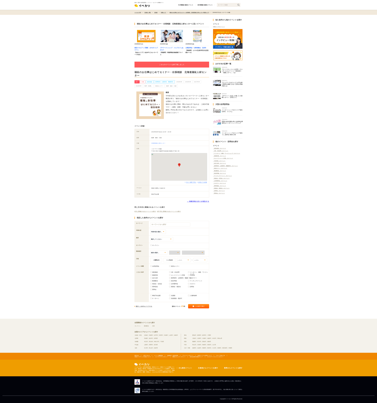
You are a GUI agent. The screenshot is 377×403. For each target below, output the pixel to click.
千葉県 (162, 341)
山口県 (214, 344)
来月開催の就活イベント (205, 5)
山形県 (171, 335)
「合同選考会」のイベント (220, 180)
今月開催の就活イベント (185, 5)
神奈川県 (156, 341)
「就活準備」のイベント (219, 173)
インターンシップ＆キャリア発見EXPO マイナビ (232, 110)
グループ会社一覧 (220, 355)
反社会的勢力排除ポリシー (196, 356)
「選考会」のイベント (219, 193)
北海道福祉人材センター (158, 143)
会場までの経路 (202, 182)
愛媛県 (194, 341)
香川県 (199, 341)
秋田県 (161, 335)
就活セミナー (159, 86)
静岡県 (199, 335)
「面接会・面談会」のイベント (221, 188)
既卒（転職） (148, 86)
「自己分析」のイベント (219, 163)
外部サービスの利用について (205, 355)
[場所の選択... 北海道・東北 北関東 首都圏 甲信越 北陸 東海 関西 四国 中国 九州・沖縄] (158, 252)
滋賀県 (209, 338)
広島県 (199, 344)
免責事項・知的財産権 (172, 355)
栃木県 (151, 338)
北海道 (146, 335)
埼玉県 (146, 341)
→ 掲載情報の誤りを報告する (198, 201)
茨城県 (146, 338)
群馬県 (156, 338)
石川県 (146, 348)
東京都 (151, 341)
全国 (153, 326)
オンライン (138, 326)
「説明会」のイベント (219, 190)
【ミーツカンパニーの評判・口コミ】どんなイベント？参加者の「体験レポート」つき (232, 71)
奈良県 (214, 338)
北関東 (136, 338)
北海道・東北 (138, 335)
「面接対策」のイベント (219, 156)
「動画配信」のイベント (219, 170)
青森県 (151, 335)
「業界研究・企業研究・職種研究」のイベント (225, 166)
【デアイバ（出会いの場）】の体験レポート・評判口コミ (232, 96)
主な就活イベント (185, 368)
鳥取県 (209, 344)
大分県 (214, 348)
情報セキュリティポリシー (178, 356)
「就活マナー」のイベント (220, 168)
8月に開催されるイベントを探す (145, 211)
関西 (185, 338)
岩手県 (156, 335)
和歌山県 (219, 338)
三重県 (209, 335)
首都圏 (136, 341)
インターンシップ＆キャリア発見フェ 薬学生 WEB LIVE (232, 133)
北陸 (136, 348)
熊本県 (209, 348)
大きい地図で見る (191, 182)
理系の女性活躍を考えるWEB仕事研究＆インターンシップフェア (232, 122)
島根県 (204, 344)
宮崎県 (219, 348)
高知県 (204, 341)
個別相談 (149, 82)
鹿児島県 (224, 348)
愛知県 (194, 335)
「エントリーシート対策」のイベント (223, 158)
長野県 (151, 344)
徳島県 (209, 341)
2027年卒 (197, 82)
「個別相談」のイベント (219, 148)
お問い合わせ (146, 355)
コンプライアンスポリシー (161, 356)
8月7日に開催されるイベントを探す (169, 211)
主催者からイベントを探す (208, 368)
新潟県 (156, 344)
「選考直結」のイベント (219, 185)
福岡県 (194, 348)
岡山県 (194, 344)
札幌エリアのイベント (219, 26)
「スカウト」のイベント (219, 183)
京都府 (204, 338)
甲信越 (136, 344)
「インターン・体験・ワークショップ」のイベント (226, 153)
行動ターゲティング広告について (143, 356)
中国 (185, 344)
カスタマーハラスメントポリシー (215, 356)
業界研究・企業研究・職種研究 (164, 82)
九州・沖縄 (187, 348)
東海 (185, 335)
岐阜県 (204, 335)
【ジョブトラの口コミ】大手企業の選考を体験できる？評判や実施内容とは (232, 84)
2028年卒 (138, 86)
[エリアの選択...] (193, 252)
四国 (185, 341)
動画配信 (146, 326)
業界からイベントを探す (233, 368)
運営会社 (137, 355)
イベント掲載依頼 (158, 355)
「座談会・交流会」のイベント (221, 178)
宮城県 (166, 335)
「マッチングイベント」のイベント (222, 175)
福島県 (176, 335)
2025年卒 (179, 82)
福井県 (156, 348)
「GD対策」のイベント (219, 161)
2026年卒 (188, 82)
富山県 (151, 348)
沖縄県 (230, 348)
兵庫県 (199, 338)
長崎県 (204, 348)
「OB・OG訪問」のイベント (220, 151)
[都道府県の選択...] (174, 252)
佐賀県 (199, 348)
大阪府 (194, 338)
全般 (142, 82)
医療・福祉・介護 (171, 86)
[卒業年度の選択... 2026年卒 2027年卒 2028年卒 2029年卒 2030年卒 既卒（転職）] (158, 232)
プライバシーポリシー (187, 355)
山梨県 (146, 344)
